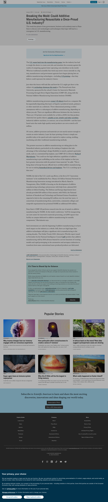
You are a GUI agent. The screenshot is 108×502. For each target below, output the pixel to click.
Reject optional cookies (34, 497)
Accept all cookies (11, 497)
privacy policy (11, 488)
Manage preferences (8, 492)
